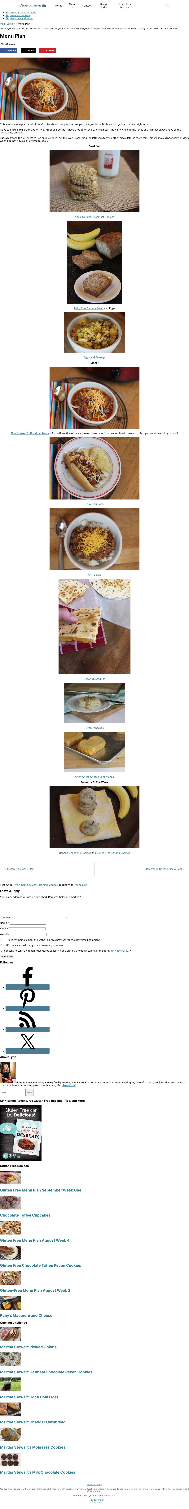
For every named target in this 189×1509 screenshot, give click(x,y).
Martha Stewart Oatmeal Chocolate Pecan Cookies (46, 1372)
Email (4, 928)
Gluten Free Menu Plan (20, 868)
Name (4, 922)
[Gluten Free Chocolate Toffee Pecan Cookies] (10, 1258)
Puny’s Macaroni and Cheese (26, 1315)
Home (58, 5)
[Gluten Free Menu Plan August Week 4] (10, 1233)
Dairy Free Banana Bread (88, 308)
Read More (69, 1085)
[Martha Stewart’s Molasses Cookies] (10, 1440)
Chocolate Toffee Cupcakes (25, 1215)
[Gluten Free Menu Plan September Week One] (10, 1183)
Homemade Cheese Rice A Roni (163, 868)
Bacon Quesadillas (94, 678)
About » (72, 6)
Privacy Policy (97, 1500)
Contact (87, 5)
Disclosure (97, 1502)
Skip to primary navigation (21, 12)
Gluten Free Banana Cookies (113, 852)
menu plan (81, 884)
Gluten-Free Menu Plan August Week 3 (35, 1290)
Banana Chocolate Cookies (75, 852)
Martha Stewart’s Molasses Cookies (32, 1447)
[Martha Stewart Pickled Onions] (10, 1340)
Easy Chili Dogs (94, 504)
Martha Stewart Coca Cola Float (29, 1397)
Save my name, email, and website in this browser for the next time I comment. (54, 939)
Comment (7, 917)
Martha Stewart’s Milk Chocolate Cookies (37, 1472)
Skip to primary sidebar (19, 18)
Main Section (7, 23)
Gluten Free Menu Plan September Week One (40, 1190)
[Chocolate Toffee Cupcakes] (10, 1208)
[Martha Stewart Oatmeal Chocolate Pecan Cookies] (10, 1365)
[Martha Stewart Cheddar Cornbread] (10, 1415)
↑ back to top (94, 1484)
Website (4, 934)
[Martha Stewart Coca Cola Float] (10, 1390)
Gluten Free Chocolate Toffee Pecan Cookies (40, 1265)
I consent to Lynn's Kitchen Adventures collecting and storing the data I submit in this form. (67, 950)
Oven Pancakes (95, 727)
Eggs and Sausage (94, 357)
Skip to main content (18, 15)
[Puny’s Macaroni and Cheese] (10, 1308)
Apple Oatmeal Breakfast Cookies (94, 216)
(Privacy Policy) (120, 950)
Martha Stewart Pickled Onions (28, 1347)
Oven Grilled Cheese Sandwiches (94, 776)
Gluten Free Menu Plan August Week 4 (34, 1240)
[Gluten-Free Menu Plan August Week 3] (10, 1283)
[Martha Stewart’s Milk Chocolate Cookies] (10, 1465)
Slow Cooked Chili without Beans (30, 433)
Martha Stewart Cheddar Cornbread (33, 1422)
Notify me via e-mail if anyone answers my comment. (34, 945)
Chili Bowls (94, 574)
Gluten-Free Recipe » (125, 6)
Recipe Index (104, 6)
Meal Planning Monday (44, 884)
